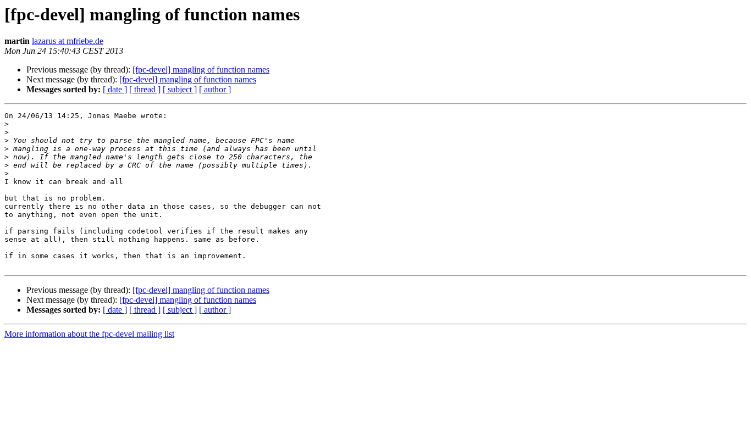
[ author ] (215, 89)
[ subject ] (180, 89)
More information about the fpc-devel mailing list (89, 333)
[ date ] (115, 89)
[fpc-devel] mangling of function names (200, 69)
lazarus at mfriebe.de (67, 41)
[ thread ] (145, 89)
